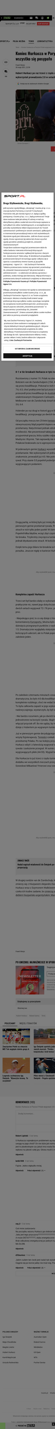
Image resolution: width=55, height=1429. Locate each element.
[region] (27, 276)
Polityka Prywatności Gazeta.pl (16, 281)
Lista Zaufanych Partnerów (20, 340)
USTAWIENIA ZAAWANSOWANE (27, 349)
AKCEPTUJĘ (27, 356)
